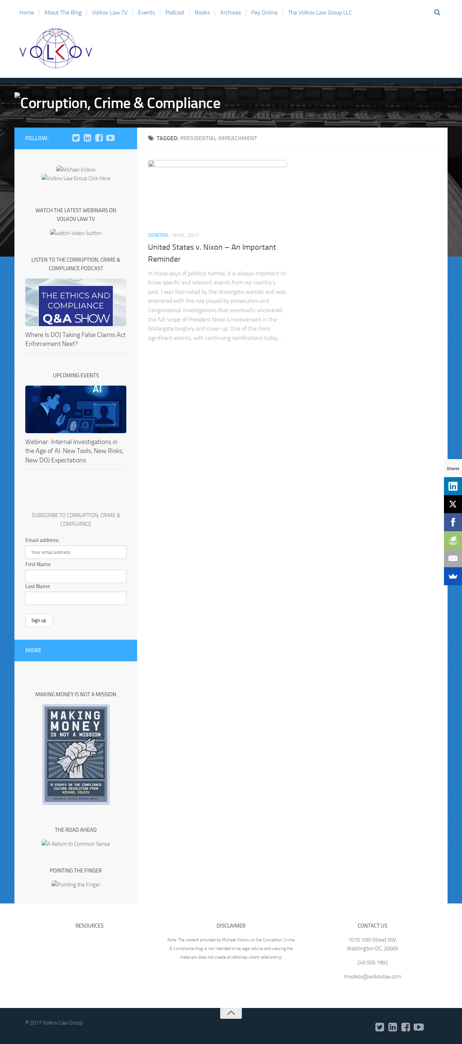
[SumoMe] (453, 576)
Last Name (37, 586)
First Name (38, 564)
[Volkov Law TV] (110, 138)
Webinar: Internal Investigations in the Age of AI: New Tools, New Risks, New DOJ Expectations (74, 451)
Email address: (42, 540)
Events (146, 12)
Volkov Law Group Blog (56, 48)
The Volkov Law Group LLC (320, 12)
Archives (230, 12)
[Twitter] (75, 138)
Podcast (174, 12)
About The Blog (63, 12)
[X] (453, 504)
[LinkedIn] (87, 138)
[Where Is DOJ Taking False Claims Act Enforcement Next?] (75, 302)
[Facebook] (99, 138)
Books (202, 12)
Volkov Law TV (109, 12)
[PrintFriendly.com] (453, 540)
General (158, 235)
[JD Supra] (122, 138)
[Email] (453, 558)
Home (26, 12)
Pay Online (264, 12)
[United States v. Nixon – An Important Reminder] (217, 192)
